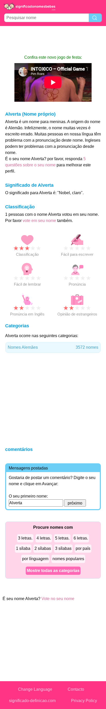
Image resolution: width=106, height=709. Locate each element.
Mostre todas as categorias (53, 570)
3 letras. (25, 538)
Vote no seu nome (57, 598)
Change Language (35, 689)
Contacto (76, 689)
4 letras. (44, 538)
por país (83, 548)
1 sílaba (23, 548)
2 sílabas (42, 548)
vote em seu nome (39, 220)
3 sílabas (63, 548)
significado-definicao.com (32, 700)
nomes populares (68, 559)
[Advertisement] (53, 40)
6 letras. (81, 538)
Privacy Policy (84, 700)
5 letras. (62, 538)
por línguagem (35, 559)
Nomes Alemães (53, 347)
